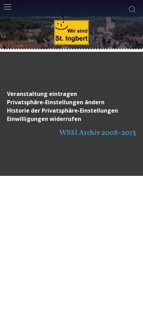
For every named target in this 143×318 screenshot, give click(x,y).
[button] (71, 102)
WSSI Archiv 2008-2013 (97, 133)
